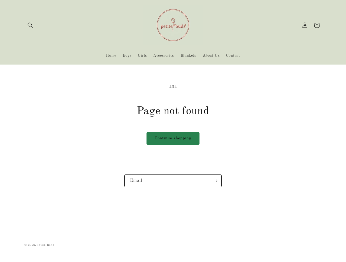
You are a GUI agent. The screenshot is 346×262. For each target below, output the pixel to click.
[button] (30, 25)
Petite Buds (45, 245)
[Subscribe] (215, 180)
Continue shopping (173, 138)
